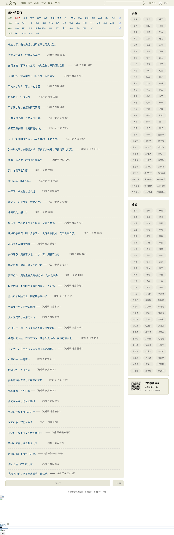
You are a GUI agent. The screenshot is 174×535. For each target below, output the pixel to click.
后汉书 (161, 167)
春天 (25, 18)
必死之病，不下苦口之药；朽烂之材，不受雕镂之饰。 (37, 65)
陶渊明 (161, 300)
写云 (148, 90)
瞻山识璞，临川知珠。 (20, 181)
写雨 (161, 45)
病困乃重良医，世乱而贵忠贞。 (25, 128)
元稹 (135, 262)
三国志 (135, 160)
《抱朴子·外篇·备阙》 (51, 411)
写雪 (59, 18)
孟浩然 (135, 307)
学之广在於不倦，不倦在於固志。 (26, 432)
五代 (58, 28)
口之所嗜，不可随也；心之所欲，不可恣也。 (32, 286)
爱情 (73, 18)
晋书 (161, 128)
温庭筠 (148, 326)
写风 (161, 51)
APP (154, 3)
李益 (161, 274)
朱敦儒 (148, 371)
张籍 (135, 294)
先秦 (17, 28)
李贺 (85, 23)
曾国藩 (161, 332)
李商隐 (148, 300)
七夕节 (135, 147)
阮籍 (161, 287)
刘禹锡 (148, 307)
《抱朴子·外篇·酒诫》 (73, 285)
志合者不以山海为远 (19, 244)
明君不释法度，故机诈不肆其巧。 (26, 160)
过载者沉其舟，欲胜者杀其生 (24, 55)
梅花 (100, 18)
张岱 (148, 274)
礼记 (161, 115)
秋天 (39, 18)
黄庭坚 (148, 319)
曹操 (71, 23)
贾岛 (148, 281)
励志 (107, 18)
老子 (161, 96)
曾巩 (148, 262)
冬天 (46, 18)
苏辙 (161, 262)
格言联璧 (135, 186)
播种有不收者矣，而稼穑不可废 (25, 380)
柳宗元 (148, 332)
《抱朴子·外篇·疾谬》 (51, 464)
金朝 (71, 28)
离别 (86, 18)
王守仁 (148, 364)
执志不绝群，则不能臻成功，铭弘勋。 (29, 473)
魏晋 (30, 28)
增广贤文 (148, 173)
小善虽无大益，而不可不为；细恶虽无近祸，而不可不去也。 (41, 338)
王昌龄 (161, 319)
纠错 (104, 492)
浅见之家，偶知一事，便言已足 (25, 265)
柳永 (98, 23)
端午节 (161, 141)
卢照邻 (161, 351)
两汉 (24, 28)
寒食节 (135, 141)
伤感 (161, 83)
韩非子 (148, 160)
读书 (148, 58)
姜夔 (135, 255)
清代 (92, 28)
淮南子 (135, 167)
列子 (135, 128)
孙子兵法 (135, 179)
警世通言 (161, 192)
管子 (148, 128)
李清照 (161, 294)
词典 (2, 533)
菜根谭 (135, 154)
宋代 (64, 28)
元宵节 (161, 135)
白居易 (135, 300)
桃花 (161, 77)
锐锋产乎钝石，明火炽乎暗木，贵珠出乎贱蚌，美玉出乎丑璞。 (42, 233)
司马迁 (148, 345)
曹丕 (161, 268)
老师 (135, 83)
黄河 (148, 64)
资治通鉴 (161, 173)
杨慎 (135, 287)
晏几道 (135, 345)
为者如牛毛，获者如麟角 (21, 307)
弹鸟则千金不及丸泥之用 (21, 411)
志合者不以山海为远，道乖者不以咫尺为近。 (32, 44)
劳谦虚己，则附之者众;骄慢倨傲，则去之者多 (33, 275)
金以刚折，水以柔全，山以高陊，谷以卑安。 (32, 76)
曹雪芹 (135, 351)
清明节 (148, 141)
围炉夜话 (161, 179)
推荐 (23, 3)
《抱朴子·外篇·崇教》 (60, 432)
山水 (135, 96)
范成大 (148, 351)
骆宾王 (135, 364)
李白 (17, 23)
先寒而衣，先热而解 (19, 390)
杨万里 (135, 319)
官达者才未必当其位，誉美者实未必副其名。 (32, 348)
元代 (78, 28)
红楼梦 (148, 154)
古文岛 (10, 3)
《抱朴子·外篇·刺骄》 (73, 275)
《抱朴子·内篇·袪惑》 (48, 97)
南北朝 (38, 28)
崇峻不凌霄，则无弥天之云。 (24, 443)
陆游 (51, 23)
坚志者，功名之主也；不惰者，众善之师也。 (32, 223)
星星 (148, 96)
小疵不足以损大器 (18, 212)
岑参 (161, 249)
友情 (135, 51)
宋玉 (148, 287)
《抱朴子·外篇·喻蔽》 (58, 118)
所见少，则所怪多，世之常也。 (25, 202)
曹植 (135, 242)
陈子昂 (135, 358)
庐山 (161, 90)
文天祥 (135, 332)
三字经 (148, 167)
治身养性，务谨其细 (19, 369)
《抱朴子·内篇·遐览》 (51, 191)
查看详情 (3, 525)
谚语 (30, 33)
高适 (148, 242)
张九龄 (161, 358)
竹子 (161, 64)
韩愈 (64, 23)
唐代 (51, 28)
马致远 (135, 371)
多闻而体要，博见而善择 (21, 401)
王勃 (161, 242)
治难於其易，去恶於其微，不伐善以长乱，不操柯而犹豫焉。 (41, 149)
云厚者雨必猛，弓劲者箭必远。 (25, 118)
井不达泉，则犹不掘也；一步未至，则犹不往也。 (35, 254)
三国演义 (161, 186)
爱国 (53, 18)
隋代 (44, 28)
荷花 (114, 18)
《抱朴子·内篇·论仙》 (58, 201)
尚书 (135, 122)
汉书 (148, 122)
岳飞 (135, 249)
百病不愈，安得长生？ (20, 422)
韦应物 (135, 339)
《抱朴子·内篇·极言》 (78, 254)
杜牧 (78, 23)
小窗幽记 (148, 179)
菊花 (161, 58)
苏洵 (135, 281)
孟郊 (148, 255)
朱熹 (148, 249)
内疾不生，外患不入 (19, 359)
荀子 (58, 23)
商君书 (135, 173)
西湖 (135, 58)
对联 (37, 33)
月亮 (93, 18)
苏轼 (24, 23)
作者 (50, 3)
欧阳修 (135, 313)
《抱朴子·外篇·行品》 (48, 180)
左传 (135, 115)
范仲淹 (161, 313)
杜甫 (30, 23)
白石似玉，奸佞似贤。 (20, 97)
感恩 (148, 51)
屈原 (44, 23)
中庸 (148, 109)
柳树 (135, 77)
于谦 (161, 281)
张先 (148, 268)
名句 (36, 3)
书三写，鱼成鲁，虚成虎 (21, 191)
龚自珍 (135, 326)
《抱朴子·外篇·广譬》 (73, 76)
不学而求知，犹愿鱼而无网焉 (24, 107)
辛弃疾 (148, 294)
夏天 (32, 18)
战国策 (161, 160)
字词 (57, 3)
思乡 (80, 18)
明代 (85, 28)
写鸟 (148, 77)
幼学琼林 (148, 192)
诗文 (30, 3)
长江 (135, 64)
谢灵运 (161, 326)
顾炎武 (161, 371)
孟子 (135, 109)
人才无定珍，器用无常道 (21, 317)
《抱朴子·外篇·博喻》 (82, 65)
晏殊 (105, 23)
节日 (135, 135)
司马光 (161, 339)
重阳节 (161, 147)
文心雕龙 (148, 186)
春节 (148, 135)
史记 (135, 103)
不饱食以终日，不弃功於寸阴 (24, 86)
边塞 (161, 70)
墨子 (161, 122)
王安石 (148, 313)
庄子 (161, 103)
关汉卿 (161, 364)
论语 (148, 103)
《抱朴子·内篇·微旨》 (58, 264)
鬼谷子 (161, 154)
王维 (37, 23)
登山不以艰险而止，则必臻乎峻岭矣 (27, 296)
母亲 (148, 83)
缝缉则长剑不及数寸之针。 (23, 453)
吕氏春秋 (135, 192)
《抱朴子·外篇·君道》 (90, 338)
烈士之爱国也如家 (18, 170)
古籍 (43, 3)
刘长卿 (148, 339)
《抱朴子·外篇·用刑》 (75, 138)
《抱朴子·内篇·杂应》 (73, 327)
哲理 (135, 70)
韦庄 (161, 255)
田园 (135, 90)
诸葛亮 (161, 307)
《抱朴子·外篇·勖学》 (56, 86)
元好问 (161, 345)
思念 (66, 18)
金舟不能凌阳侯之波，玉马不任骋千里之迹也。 (34, 139)
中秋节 (148, 147)
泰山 (148, 70)
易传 (161, 109)
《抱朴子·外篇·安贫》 (56, 55)
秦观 (112, 23)
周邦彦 (148, 358)
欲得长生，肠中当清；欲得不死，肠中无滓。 (32, 328)
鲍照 (135, 274)
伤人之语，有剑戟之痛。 (21, 464)
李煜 (92, 23)
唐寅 (135, 268)
